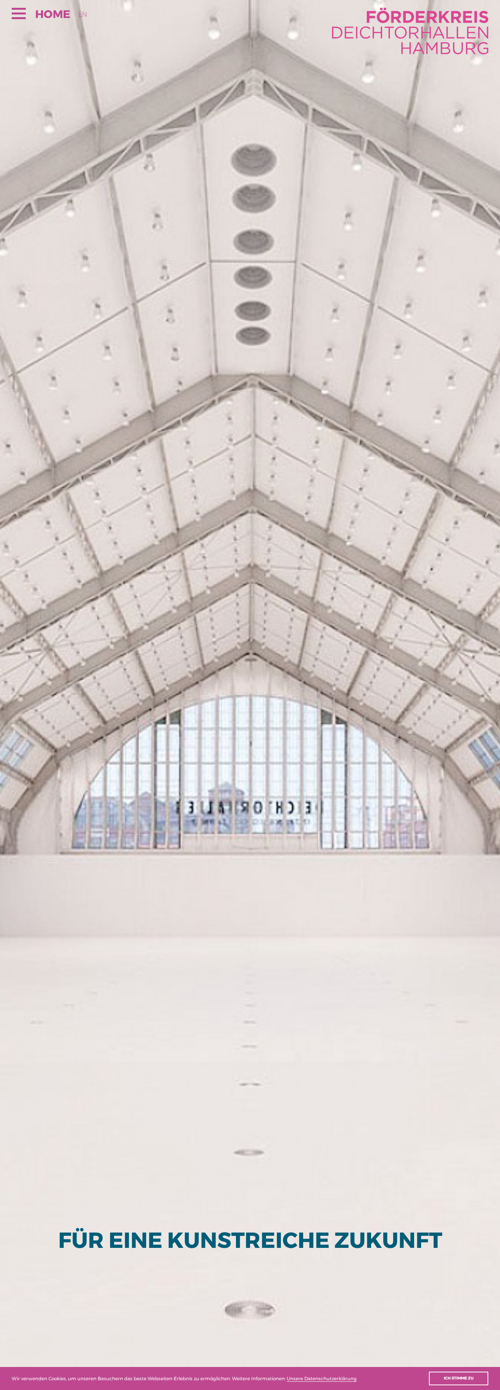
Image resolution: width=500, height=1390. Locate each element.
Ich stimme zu (458, 1378)
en (82, 15)
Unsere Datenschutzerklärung (322, 1378)
